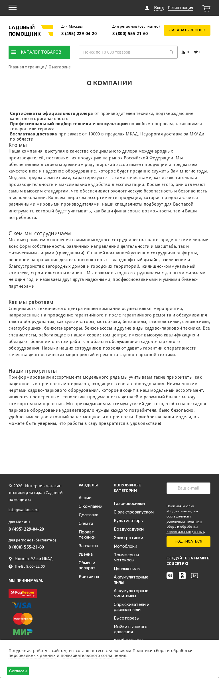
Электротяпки (128, 537)
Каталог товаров (41, 52)
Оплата (86, 523)
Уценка (86, 554)
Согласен (18, 671)
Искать (172, 52)
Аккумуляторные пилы (131, 580)
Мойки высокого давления (130, 629)
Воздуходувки (129, 529)
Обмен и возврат (87, 565)
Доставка (88, 514)
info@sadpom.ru (23, 510)
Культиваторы (128, 520)
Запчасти (88, 545)
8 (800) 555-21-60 (130, 33)
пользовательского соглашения (93, 655)
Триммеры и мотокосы (126, 557)
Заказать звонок (187, 30)
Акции (85, 497)
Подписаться (188, 541)
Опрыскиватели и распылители (131, 607)
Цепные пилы (127, 568)
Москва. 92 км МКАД (34, 559)
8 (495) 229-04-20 (79, 33)
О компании (90, 506)
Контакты (89, 576)
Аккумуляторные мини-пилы (131, 593)
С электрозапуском (134, 512)
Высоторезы (126, 618)
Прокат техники (87, 534)
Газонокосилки (129, 503)
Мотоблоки (125, 546)
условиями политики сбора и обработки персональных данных (185, 526)
